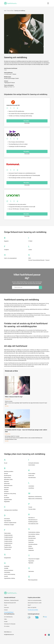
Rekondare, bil (31, 517)
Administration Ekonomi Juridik (34, 602)
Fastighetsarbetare (8, 535)
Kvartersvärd (31, 475)
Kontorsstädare (31, 473)
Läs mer (6, 406)
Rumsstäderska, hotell (33, 523)
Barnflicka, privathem (8, 471)
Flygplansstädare (8, 547)
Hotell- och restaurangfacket (10, 258)
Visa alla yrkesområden (33, 610)
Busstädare (6, 497)
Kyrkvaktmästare (32, 477)
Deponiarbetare (7, 520)
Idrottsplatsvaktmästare (33, 463)
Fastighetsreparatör (8, 537)
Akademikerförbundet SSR (10, 602)
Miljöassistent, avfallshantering (35, 498)
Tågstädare (30, 562)
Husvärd (6, 576)
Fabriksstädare (7, 533)
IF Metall (30, 241)
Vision (5, 605)
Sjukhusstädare (31, 536)
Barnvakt (6, 473)
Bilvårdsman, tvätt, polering (10, 493)
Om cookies (6, 626)
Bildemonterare (7, 477)
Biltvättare (6, 489)
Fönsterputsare (7, 549)
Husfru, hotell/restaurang (9, 574)
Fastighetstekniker (8, 543)
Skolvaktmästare (32, 538)
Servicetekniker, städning (33, 534)
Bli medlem (26, 120)
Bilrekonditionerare (8, 485)
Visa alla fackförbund (8, 612)
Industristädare (31, 465)
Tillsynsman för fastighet (33, 558)
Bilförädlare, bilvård (8, 479)
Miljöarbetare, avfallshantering (34, 496)
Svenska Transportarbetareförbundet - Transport (38, 260)
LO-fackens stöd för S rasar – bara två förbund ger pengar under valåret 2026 (26, 430)
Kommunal (6, 607)
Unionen (6, 610)
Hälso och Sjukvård (32, 607)
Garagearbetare (7, 557)
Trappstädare (31, 560)
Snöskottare (31, 540)
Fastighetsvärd (7, 545)
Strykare (30, 546)
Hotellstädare (7, 572)
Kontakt (5, 621)
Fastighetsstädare (8, 541)
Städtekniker (31, 550)
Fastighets (6, 249)
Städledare (30, 548)
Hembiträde (6, 566)
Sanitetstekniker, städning (34, 532)
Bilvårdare (6, 491)
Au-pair (5, 463)
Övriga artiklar (7, 399)
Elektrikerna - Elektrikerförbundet (11, 600)
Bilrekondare (7, 483)
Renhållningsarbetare (33, 521)
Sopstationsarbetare (32, 544)
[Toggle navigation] (48, 3)
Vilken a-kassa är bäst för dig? (14, 396)
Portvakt (30, 507)
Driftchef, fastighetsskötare (10, 522)
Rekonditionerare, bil (32, 519)
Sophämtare (31, 542)
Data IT (29, 605)
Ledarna (30, 249)
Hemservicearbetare (8, 570)
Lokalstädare (31, 486)
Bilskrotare (6, 487)
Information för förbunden (9, 624)
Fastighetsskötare (8, 539)
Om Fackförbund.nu (8, 616)
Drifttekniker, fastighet (9, 524)
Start (5, 10)
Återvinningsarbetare (32, 580)
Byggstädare (7, 501)
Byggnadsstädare (8, 499)
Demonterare (7, 518)
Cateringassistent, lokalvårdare (11, 510)
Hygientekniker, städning (9, 578)
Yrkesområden (10, 10)
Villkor (5, 619)
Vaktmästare (31, 571)
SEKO (29, 258)
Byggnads (6, 241)
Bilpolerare (6, 481)
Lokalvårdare (31, 488)
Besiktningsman (7, 475)
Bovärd (5, 495)
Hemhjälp (6, 568)
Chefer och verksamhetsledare (34, 600)
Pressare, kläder (32, 509)
